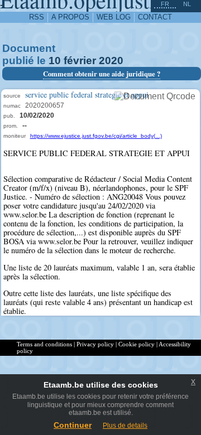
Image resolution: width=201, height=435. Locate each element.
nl (187, 4)
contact (155, 17)
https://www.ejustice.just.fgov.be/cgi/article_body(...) (96, 136)
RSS (36, 17)
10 (55, 60)
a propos (70, 17)
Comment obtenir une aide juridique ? (101, 74)
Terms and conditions (44, 344)
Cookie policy (136, 344)
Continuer (73, 424)
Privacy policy (95, 344)
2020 (111, 60)
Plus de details (125, 425)
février (80, 60)
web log (114, 17)
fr (165, 4)
